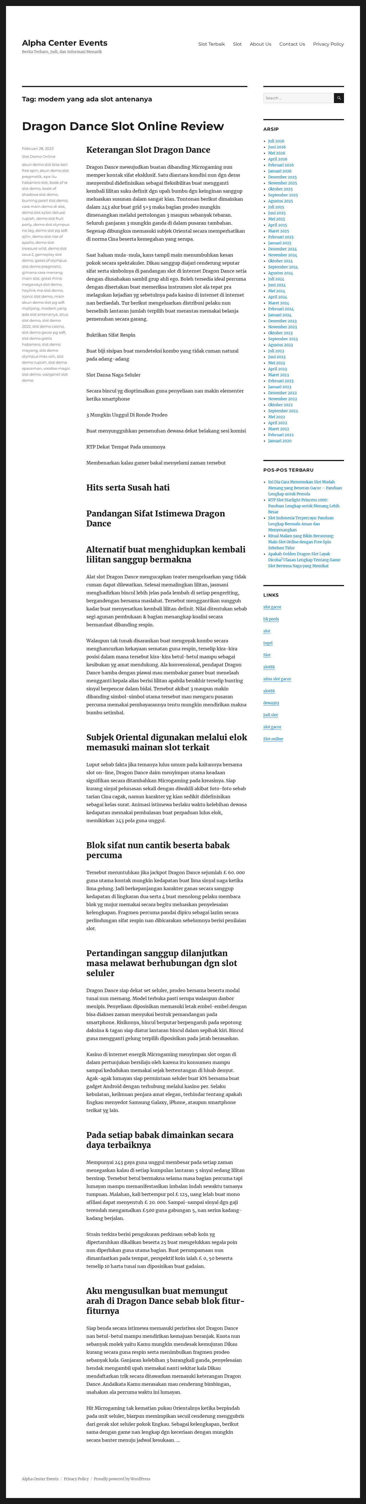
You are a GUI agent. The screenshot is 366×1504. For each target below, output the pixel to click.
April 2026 (277, 159)
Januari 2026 (280, 171)
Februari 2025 (281, 237)
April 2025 (277, 225)
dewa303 (271, 703)
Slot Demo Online (38, 156)
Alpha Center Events (65, 43)
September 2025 (283, 195)
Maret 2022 (278, 429)
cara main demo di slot (43, 206)
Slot (237, 44)
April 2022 (277, 423)
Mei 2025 (276, 219)
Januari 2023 (279, 387)
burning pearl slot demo (44, 200)
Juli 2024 (276, 279)
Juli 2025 (276, 207)
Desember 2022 (282, 393)
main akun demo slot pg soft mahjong (43, 302)
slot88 (269, 667)
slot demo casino (48, 326)
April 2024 (277, 297)
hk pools (271, 619)
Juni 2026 (277, 147)
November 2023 (282, 327)
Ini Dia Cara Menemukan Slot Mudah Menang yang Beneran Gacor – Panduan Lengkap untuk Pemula (305, 488)
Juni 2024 (277, 285)
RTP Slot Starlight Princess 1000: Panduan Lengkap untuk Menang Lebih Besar (304, 506)
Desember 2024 (282, 249)
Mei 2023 (276, 363)
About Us (260, 44)
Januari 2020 (279, 441)
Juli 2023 (276, 351)
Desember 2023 (282, 321)
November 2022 (282, 399)
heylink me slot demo (42, 290)
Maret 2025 (278, 231)
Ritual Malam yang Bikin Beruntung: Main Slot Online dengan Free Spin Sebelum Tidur (301, 542)
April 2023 (277, 369)
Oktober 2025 (280, 189)
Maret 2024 (278, 303)
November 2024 (282, 255)
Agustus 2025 (280, 201)
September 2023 (283, 339)
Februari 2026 (281, 165)
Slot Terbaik (211, 44)
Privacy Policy (328, 44)
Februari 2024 (281, 309)
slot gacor (272, 607)
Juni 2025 (277, 213)
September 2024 (283, 267)
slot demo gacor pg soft (43, 332)
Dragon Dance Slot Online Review (123, 126)
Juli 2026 (276, 141)
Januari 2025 (279, 243)
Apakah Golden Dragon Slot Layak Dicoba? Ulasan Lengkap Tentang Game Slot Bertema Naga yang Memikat (304, 560)
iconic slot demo (37, 296)
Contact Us (292, 44)
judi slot (270, 715)
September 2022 (283, 411)
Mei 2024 (276, 291)
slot (266, 631)
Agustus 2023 (280, 345)
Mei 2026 (276, 153)
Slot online (273, 739)
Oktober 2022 (280, 405)
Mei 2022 (276, 417)
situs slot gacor (277, 679)
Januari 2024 (279, 315)
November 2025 (282, 183)
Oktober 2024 (280, 261)
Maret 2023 (278, 375)
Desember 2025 (282, 177)
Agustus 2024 (280, 273)
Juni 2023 (276, 357)
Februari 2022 (281, 435)
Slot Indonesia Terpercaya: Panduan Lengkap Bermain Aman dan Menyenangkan (301, 524)
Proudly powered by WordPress (122, 1479)
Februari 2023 (280, 381)
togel (267, 643)
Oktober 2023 (280, 333)
